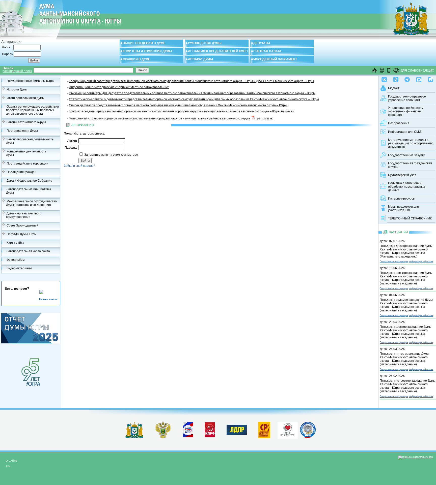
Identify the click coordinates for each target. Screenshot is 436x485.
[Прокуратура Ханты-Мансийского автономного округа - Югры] (163, 437)
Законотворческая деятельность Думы (29, 141)
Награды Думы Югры (22, 234)
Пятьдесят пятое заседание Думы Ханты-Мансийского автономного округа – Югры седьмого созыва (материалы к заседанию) (404, 359)
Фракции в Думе (136, 59)
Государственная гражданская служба (410, 165)
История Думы (17, 89)
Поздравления (398, 123)
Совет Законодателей (22, 225)
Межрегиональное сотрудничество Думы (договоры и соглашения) (31, 203)
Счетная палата (267, 51)
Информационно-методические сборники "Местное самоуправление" (119, 87)
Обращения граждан (21, 172)
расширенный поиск (17, 71)
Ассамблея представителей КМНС (218, 51)
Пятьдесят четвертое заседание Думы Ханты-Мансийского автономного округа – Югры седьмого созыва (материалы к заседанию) (407, 386)
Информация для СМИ (404, 132)
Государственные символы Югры (30, 81)
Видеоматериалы (19, 268)
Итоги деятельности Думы (25, 98)
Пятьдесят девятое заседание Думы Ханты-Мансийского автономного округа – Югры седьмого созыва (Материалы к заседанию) (406, 251)
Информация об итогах (421, 261)
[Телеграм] (407, 78)
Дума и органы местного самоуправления (23, 215)
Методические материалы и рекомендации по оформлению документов (410, 143)
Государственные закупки (406, 155)
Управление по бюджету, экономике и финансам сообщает (406, 111)
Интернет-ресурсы (401, 198)
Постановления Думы (22, 131)
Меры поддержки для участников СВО (403, 208)
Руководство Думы (205, 43)
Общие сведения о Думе (144, 43)
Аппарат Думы (200, 59)
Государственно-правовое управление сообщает (407, 98)
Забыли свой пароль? (79, 166)
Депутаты (261, 43)
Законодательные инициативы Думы (28, 191)
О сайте (11, 460)
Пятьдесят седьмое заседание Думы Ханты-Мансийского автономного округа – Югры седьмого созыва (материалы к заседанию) (406, 305)
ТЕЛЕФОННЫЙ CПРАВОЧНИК (410, 218)
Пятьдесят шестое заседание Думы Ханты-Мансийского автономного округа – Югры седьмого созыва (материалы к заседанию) (405, 332)
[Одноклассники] (395, 78)
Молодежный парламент (275, 59)
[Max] (418, 78)
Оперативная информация (394, 261)
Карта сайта (15, 242)
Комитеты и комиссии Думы (147, 51)
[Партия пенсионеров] (288, 429)
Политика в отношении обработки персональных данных (406, 186)
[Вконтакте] (384, 78)
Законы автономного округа (26, 122)
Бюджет (393, 88)
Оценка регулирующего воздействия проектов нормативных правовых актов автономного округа (32, 110)
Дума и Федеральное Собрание (29, 180)
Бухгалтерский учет (402, 175)
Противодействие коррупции (27, 163)
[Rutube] (430, 78)
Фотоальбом (15, 260)
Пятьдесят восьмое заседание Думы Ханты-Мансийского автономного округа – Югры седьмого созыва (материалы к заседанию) (406, 278)
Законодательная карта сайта (28, 251)
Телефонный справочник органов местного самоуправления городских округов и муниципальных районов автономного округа (159, 118)
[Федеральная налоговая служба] (308, 437)
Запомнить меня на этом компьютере (111, 154)
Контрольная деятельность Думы (26, 153)
